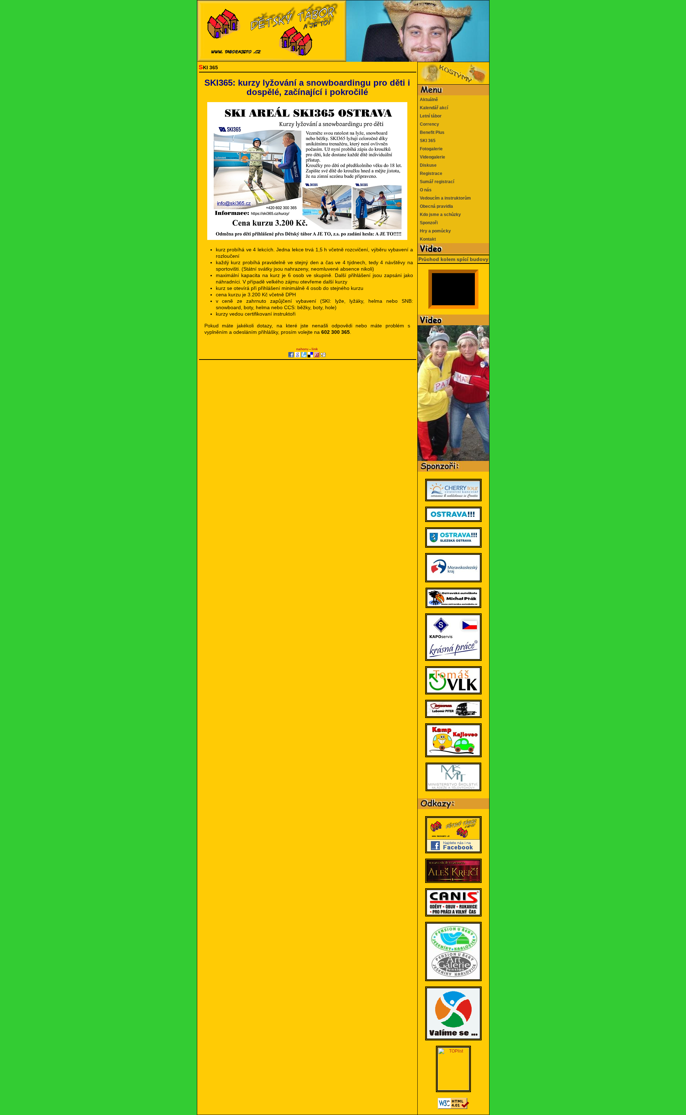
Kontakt (427, 239)
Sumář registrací (436, 181)
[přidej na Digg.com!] (323, 354)
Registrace (430, 173)
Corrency (428, 124)
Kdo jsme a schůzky (439, 214)
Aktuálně (428, 99)
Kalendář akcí (433, 107)
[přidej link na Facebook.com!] (291, 354)
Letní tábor (430, 116)
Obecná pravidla (435, 206)
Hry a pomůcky (434, 230)
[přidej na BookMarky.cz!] (316, 354)
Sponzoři (428, 222)
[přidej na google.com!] (297, 354)
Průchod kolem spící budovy (453, 259)
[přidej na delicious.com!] (310, 354)
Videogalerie (431, 157)
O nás (425, 189)
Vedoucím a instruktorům (444, 198)
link (315, 349)
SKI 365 (427, 140)
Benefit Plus (431, 132)
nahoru (302, 349)
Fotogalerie (430, 148)
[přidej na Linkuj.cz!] (304, 354)
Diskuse (427, 165)
